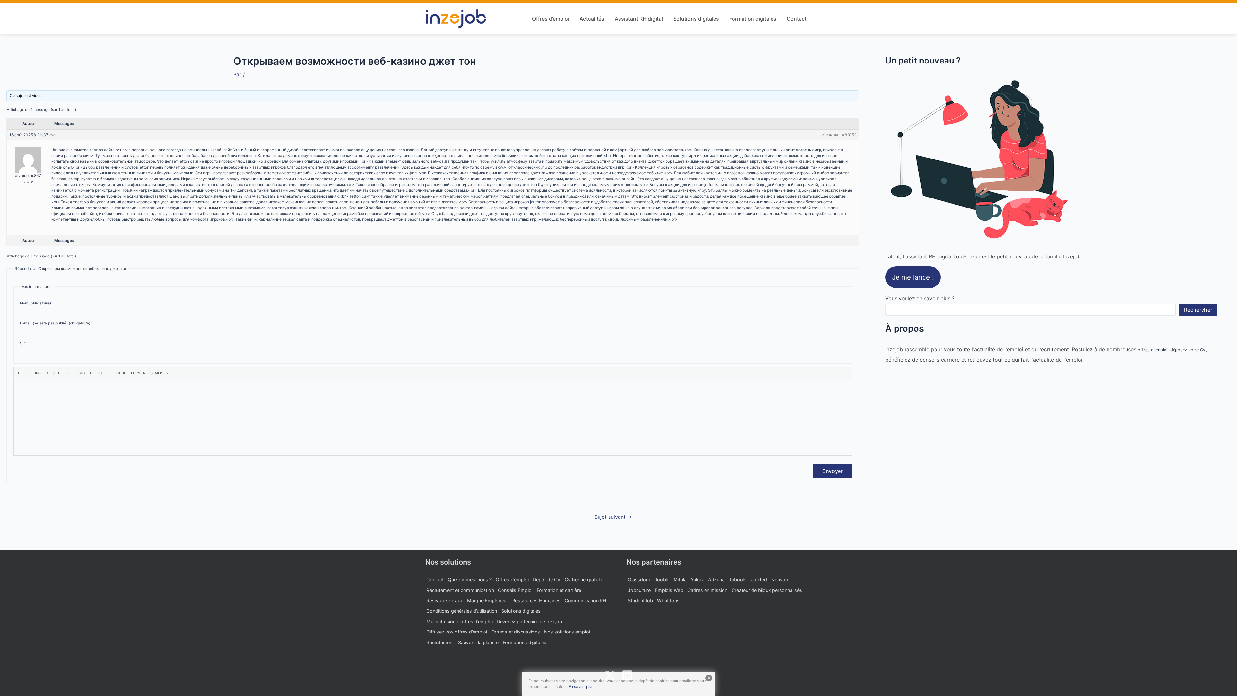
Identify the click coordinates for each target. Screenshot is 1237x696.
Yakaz (697, 579)
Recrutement (440, 642)
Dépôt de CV (547, 579)
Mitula (680, 579)
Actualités (592, 18)
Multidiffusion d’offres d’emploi (460, 621)
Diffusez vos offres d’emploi (457, 631)
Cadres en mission (707, 590)
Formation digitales (752, 18)
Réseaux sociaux (445, 600)
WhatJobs (668, 600)
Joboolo (738, 579)
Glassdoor (639, 579)
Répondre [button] (830, 135)
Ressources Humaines (536, 600)
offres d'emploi (1152, 349)
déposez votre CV (1188, 349)
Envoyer (832, 471)
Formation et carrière (559, 590)
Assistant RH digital (639, 18)
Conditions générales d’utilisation (462, 611)
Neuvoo (779, 579)
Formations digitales (524, 642)
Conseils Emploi (515, 590)
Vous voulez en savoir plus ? (919, 298)
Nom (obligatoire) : (36, 303)
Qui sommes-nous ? (470, 579)
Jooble (662, 579)
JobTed (759, 579)
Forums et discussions (515, 631)
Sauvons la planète (478, 642)
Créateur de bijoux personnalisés (767, 590)
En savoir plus (581, 686)
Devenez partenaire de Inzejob (529, 621)
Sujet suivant (613, 516)
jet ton (535, 201)
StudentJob (640, 600)
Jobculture (639, 590)
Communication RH (585, 600)
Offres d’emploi (550, 18)
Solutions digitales (696, 18)
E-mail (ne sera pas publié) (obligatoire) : (56, 323)
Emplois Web (669, 590)
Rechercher (1198, 309)
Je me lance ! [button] (913, 277)
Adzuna (716, 579)
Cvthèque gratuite (584, 579)
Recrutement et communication (460, 590)
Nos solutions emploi (567, 631)
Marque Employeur (487, 600)
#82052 (849, 134)
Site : (24, 343)
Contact (797, 18)
